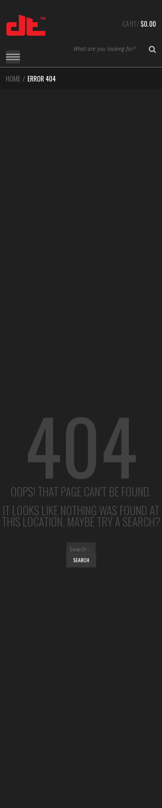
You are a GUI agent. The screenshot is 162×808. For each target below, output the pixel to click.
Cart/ (139, 24)
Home (13, 78)
